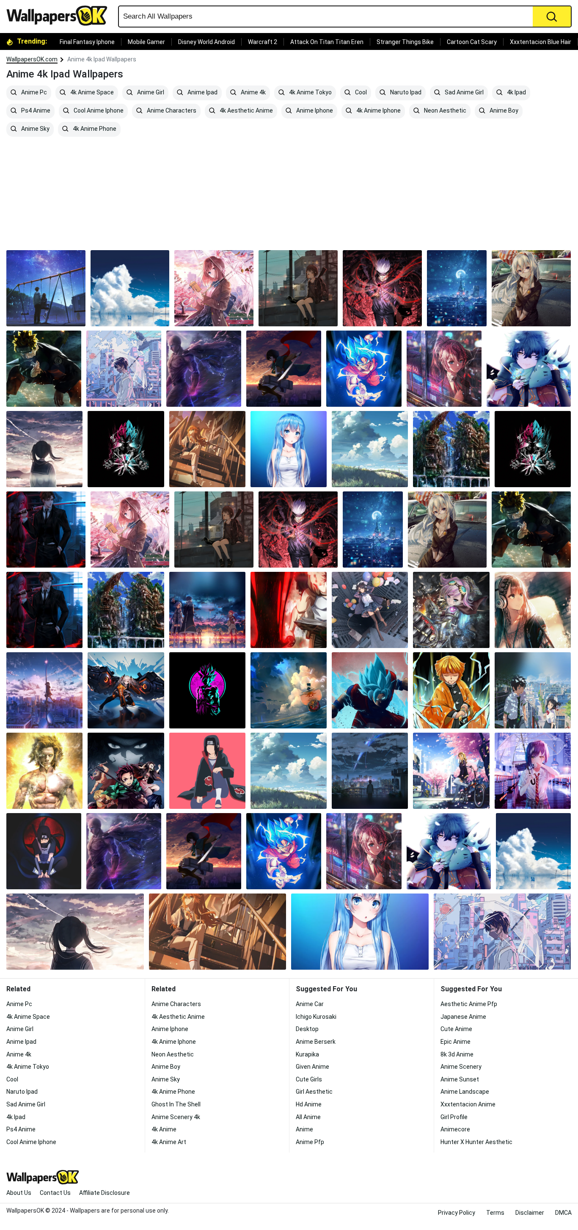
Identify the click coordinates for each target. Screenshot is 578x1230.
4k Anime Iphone (378, 111)
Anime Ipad (201, 92)
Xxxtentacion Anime (467, 1104)
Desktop (307, 1029)
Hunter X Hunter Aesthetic (476, 1142)
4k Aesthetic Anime (245, 111)
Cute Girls (309, 1079)
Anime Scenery (461, 1066)
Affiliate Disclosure (104, 1192)
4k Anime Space (91, 92)
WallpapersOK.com (32, 59)
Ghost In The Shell (176, 1104)
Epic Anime (455, 1041)
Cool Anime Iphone (98, 111)
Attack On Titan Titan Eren (326, 42)
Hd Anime (309, 1104)
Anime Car (310, 1004)
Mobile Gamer (146, 42)
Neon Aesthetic (444, 111)
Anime (304, 1129)
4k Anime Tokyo (310, 92)
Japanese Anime (463, 1016)
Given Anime (312, 1066)
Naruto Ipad (405, 92)
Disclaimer (529, 1212)
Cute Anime (456, 1029)
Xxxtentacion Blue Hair (540, 42)
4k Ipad (516, 92)
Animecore (455, 1129)
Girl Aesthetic (314, 1091)
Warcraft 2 (262, 42)
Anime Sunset (459, 1079)
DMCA (563, 1212)
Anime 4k (252, 92)
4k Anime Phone (94, 129)
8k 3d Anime (456, 1054)
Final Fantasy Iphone (87, 42)
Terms (495, 1212)
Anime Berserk (316, 1041)
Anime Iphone (314, 111)
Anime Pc (33, 92)
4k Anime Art (168, 1142)
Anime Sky (35, 129)
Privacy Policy (456, 1212)
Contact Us (55, 1192)
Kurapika (307, 1054)
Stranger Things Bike (405, 42)
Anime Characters (171, 111)
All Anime (308, 1117)
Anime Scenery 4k (175, 1117)
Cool (360, 92)
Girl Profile (454, 1117)
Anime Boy (503, 111)
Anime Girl (150, 92)
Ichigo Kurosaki (316, 1016)
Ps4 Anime (35, 111)
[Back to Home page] (60, 16)
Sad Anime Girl (463, 92)
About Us (18, 1192)
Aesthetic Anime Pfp (468, 1004)
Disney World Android (206, 42)
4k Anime (163, 1129)
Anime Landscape (464, 1091)
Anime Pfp (310, 1142)
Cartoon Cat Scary (472, 42)
